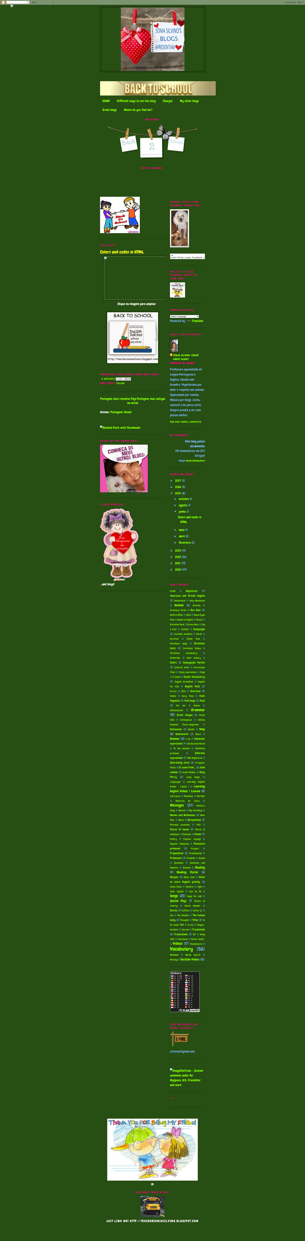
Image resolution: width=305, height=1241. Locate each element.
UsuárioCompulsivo (195, 460)
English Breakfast (184, 681)
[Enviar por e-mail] (117, 379)
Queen (202, 858)
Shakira (189, 886)
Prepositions (176, 853)
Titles (195, 920)
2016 (178, 487)
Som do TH (195, 891)
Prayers (195, 848)
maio (182, 530)
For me (180, 705)
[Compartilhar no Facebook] (126, 379)
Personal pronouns (180, 824)
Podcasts (186, 834)
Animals (179, 605)
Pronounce (176, 858)
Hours (198, 734)
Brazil (199, 619)
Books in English (185, 619)
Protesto (191, 858)
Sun (171, 915)
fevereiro (185, 542)
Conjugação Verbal (194, 662)
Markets (201, 796)
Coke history (194, 658)
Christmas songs (178, 643)
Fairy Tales (188, 696)
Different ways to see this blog (136, 101)
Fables (173, 696)
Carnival (174, 638)
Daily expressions (187, 672)
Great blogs (109, 110)
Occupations (194, 820)
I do (188, 739)
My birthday (195, 810)
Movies (182, 810)
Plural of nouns (179, 829)
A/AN (172, 591)
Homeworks (182, 734)
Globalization (176, 710)
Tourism (185, 929)
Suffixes (186, 910)
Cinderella (175, 658)
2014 (178, 493)
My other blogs (189, 101)
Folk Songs (189, 700)
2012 (178, 557)
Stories (173, 910)
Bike (188, 615)
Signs (199, 886)
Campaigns (199, 629)
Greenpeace (186, 719)
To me (190, 924)
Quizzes (186, 867)
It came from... (187, 767)
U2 (194, 934)
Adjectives (191, 591)
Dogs (202, 672)
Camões (185, 629)
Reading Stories (187, 872)
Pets (199, 824)
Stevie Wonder (192, 905)
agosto (183, 505)
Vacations (182, 939)
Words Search (193, 955)
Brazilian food (177, 624)
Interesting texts (180, 762)
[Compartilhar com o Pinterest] (129, 379)
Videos (177, 943)
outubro (184, 499)
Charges (168, 101)
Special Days (178, 901)
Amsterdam (180, 600)
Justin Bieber (189, 772)
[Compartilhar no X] (123, 379)
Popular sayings (192, 839)
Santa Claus (176, 886)
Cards (199, 634)
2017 (178, 481)
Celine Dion (193, 638)
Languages (175, 781)
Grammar (198, 709)
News (181, 820)
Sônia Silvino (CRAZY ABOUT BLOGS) (186, 357)
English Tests (192, 686)
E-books (176, 677)
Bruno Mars (193, 624)
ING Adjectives (194, 758)
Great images (185, 715)
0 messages (108, 378)
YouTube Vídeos (189, 959)
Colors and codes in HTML (122, 252)
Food (202, 700)
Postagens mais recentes (115, 399)
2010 (178, 570)
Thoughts (184, 920)
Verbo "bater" (198, 939)
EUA (183, 691)
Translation (198, 929)
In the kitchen (182, 748)
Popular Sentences (179, 843)
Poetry (173, 839)
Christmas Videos (192, 648)
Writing (173, 959)
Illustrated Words (196, 743)
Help (202, 729)
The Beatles (183, 915)
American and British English (187, 596)
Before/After (176, 615)
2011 (178, 563)
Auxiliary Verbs (178, 610)
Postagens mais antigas (151, 399)
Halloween (176, 729)
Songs (174, 895)
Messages (177, 805)
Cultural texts (181, 667)
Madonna (188, 796)
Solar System (177, 891)
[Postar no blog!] (120, 379)
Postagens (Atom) (121, 412)
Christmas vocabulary (183, 653)
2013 (178, 550)
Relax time (189, 877)
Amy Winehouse (197, 600)
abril (182, 536)
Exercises (195, 691)
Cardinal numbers (183, 634)
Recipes (174, 877)
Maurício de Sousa (188, 801)
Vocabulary (181, 949)
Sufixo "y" (197, 910)
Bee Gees (195, 610)
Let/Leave (175, 796)
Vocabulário (196, 944)
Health (191, 729)
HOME (106, 101)
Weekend (174, 955)
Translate (197, 321)
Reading (200, 867)
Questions (178, 863)
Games (197, 705)
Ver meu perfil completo (185, 422)
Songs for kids (194, 896)
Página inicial (132, 401)
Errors (173, 691)
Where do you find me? (138, 110)
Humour (175, 739)
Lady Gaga (193, 777)
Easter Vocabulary (194, 677)
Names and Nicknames (182, 815)
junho (182, 511)
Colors (120, 383)
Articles (196, 605)
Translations (181, 934)
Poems (197, 834)
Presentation (195, 853)
